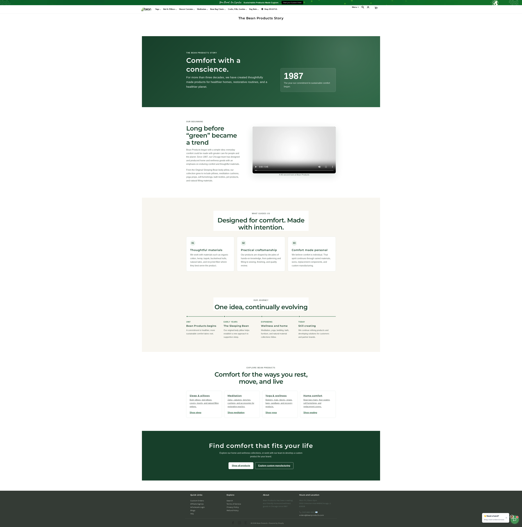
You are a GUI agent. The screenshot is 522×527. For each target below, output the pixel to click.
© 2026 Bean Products (259, 523)
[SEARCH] (363, 7)
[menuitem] (158, 9)
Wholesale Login (197, 507)
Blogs (192, 510)
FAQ (192, 514)
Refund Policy (233, 510)
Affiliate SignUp (197, 504)
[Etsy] (245, 523)
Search (230, 501)
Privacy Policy (233, 507)
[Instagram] (239, 523)
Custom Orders (197, 501)
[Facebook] (232, 523)
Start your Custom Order (292, 3)
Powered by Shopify (276, 523)
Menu (355, 7)
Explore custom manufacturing (274, 465)
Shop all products (241, 465)
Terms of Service (234, 504)
